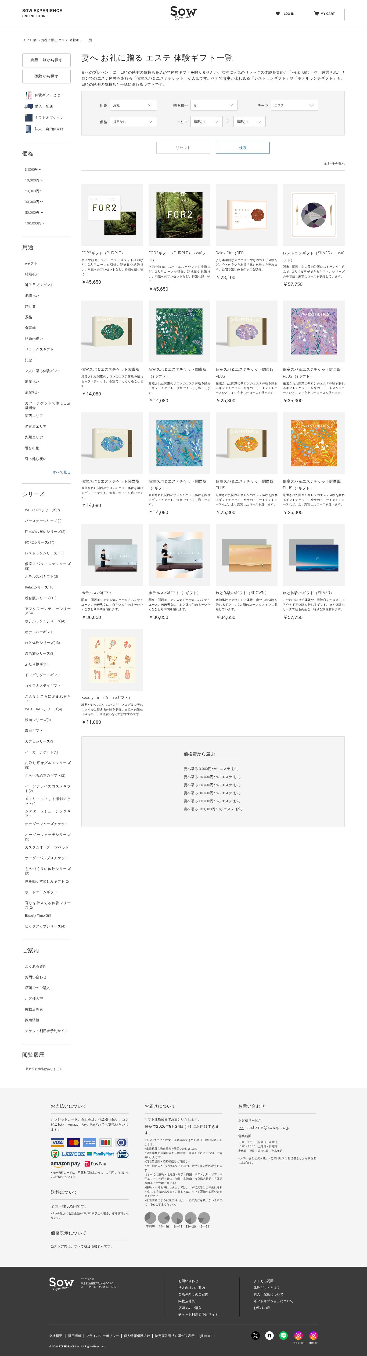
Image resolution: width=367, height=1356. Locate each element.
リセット (183, 147)
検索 (243, 147)
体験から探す (46, 76)
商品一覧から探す (46, 60)
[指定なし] (249, 121)
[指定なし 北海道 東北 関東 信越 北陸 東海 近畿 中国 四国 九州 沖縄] (206, 121)
